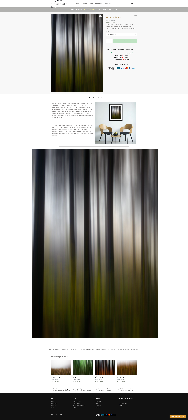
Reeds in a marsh (55, 378)
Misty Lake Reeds (122, 378)
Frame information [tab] (98, 98)
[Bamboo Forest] (83, 367)
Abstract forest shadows (79, 349)
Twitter (97, 403)
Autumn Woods (99, 378)
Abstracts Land (64, 349)
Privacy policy (77, 403)
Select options (60, 384)
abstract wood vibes (91, 349)
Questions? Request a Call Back (178, 416)
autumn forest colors (101, 349)
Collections (54, 403)
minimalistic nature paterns (113, 349)
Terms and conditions (79, 405)
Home (52, 401)
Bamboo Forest (77, 378)
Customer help (77, 401)
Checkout (53, 405)
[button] (134, 3)
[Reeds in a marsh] (61, 367)
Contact (75, 407)
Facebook (98, 401)
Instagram (98, 405)
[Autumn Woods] (105, 367)
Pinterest (98, 407)
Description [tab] (88, 98)
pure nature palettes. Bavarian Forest (129, 349)
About (52, 407)
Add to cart (125, 41)
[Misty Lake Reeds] (127, 367)
